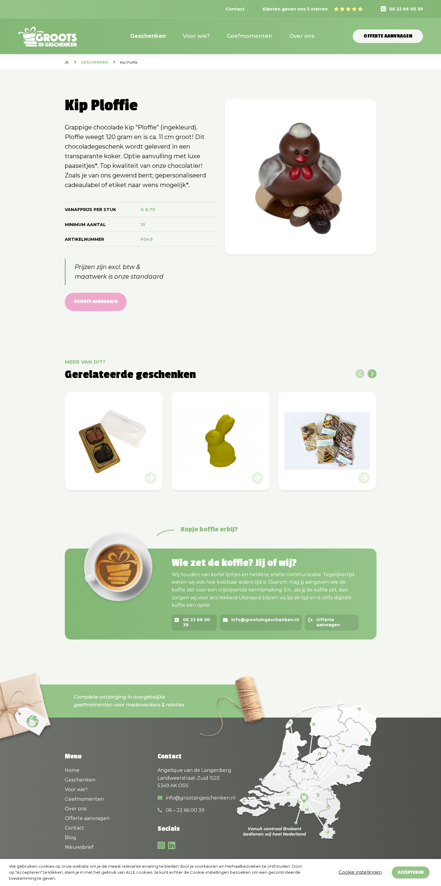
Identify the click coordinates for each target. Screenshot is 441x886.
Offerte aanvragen (388, 36)
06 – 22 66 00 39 (184, 810)
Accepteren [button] (411, 872)
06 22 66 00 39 (406, 9)
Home (72, 770)
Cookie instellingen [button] (360, 872)
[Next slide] (372, 373)
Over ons (301, 36)
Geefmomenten (249, 36)
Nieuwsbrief (79, 847)
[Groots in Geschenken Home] (47, 40)
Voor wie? (196, 36)
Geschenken (148, 36)
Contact (235, 9)
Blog (70, 837)
